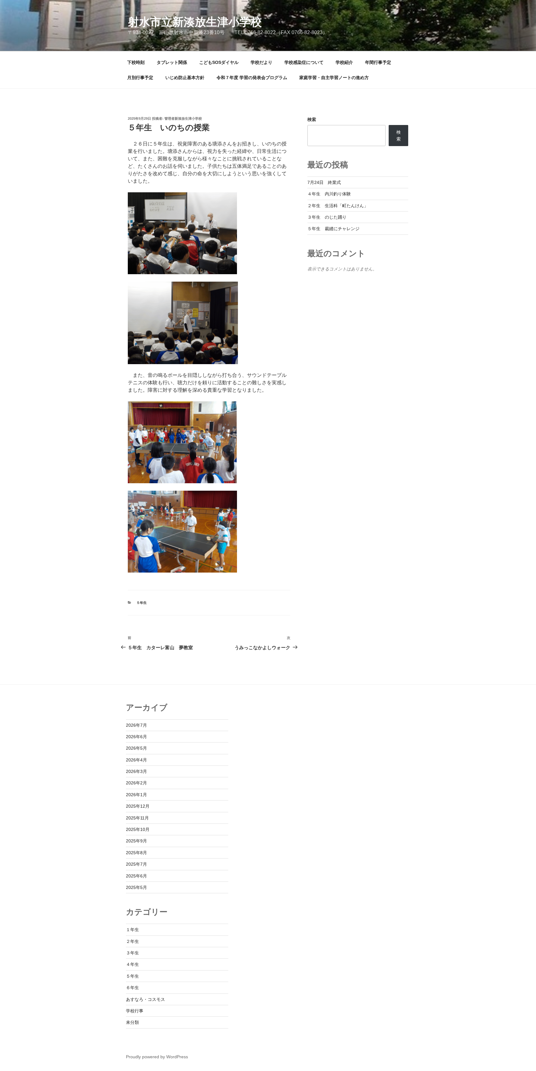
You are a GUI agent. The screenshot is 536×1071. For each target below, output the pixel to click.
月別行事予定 (140, 77)
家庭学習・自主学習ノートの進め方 (334, 77)
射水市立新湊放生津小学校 (195, 22)
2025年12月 (138, 806)
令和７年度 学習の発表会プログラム (252, 77)
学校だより (261, 62)
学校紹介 (344, 62)
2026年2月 (136, 782)
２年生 (132, 941)
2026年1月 (136, 794)
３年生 (132, 952)
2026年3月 (136, 771)
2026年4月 (136, 759)
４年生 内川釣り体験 (329, 193)
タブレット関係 (172, 62)
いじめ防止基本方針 (184, 77)
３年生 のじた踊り (326, 217)
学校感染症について (304, 62)
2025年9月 (136, 840)
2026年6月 (136, 736)
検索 (311, 119)
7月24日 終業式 (324, 182)
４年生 (132, 964)
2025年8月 (136, 852)
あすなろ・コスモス (145, 999)
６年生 (132, 987)
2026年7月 (136, 725)
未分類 (132, 1022)
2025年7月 (136, 864)
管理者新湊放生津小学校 (183, 118)
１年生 (132, 929)
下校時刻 (136, 62)
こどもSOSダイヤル (219, 62)
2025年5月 (136, 887)
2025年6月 (136, 875)
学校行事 (134, 1010)
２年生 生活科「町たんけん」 (337, 205)
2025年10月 (138, 829)
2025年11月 (137, 817)
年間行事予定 (378, 62)
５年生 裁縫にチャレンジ (333, 228)
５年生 (141, 603)
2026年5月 (136, 748)
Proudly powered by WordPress (157, 1056)
